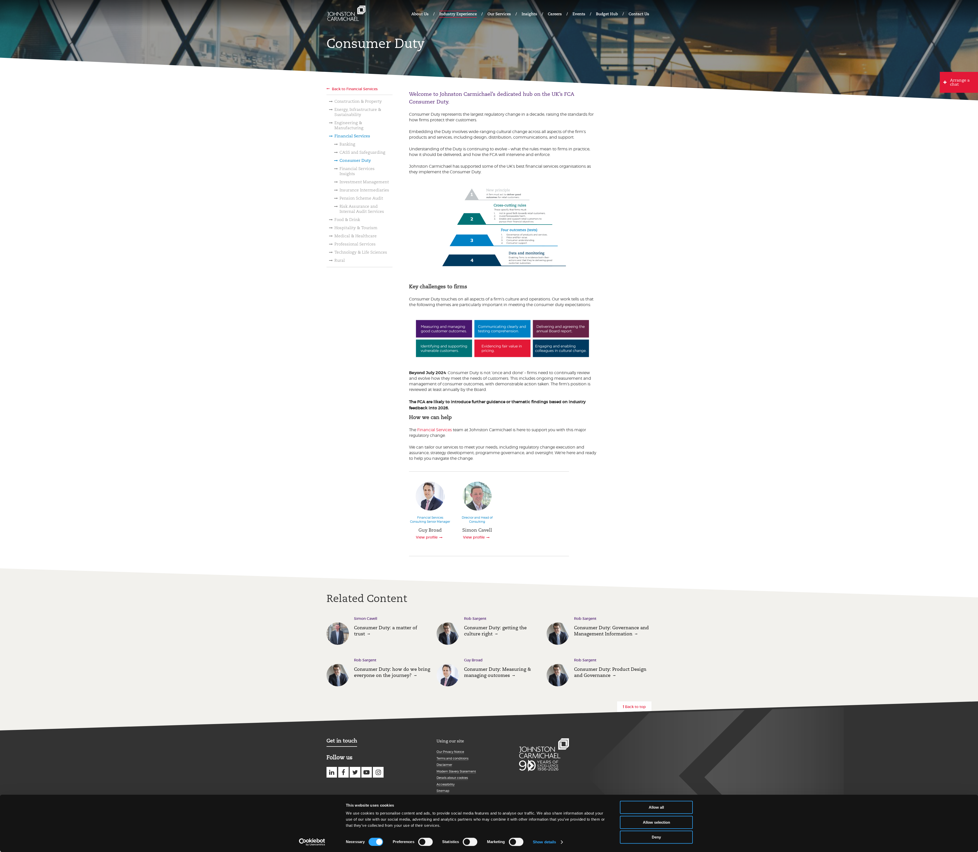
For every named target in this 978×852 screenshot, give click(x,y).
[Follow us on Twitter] (355, 772)
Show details (544, 842)
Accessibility (446, 784)
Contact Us (639, 13)
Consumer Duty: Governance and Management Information (611, 631)
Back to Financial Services (355, 89)
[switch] (425, 842)
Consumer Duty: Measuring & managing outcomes (497, 672)
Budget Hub (607, 13)
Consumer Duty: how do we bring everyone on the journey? (392, 672)
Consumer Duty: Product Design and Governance (610, 672)
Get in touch (342, 741)
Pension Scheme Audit (361, 198)
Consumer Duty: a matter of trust (385, 631)
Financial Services (352, 136)
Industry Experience (458, 13)
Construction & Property (358, 101)
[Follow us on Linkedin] (332, 772)
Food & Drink (347, 219)
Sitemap (443, 791)
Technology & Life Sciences (360, 252)
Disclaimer (444, 765)
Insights (529, 13)
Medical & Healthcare (355, 235)
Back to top (635, 706)
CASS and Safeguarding (362, 152)
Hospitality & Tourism (355, 227)
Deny (656, 837)
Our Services (499, 13)
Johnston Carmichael (346, 13)
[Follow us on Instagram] (378, 772)
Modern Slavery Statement (456, 771)
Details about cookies (452, 778)
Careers (555, 13)
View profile (427, 537)
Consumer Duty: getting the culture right (495, 631)
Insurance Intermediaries (364, 190)
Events (579, 13)
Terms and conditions (452, 758)
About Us (420, 13)
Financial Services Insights (357, 171)
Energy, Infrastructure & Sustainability (357, 112)
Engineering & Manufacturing (348, 125)
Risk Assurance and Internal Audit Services (361, 209)
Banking (347, 144)
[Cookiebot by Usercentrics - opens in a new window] (312, 842)
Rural (339, 260)
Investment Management (364, 181)
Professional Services (355, 244)
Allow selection (656, 822)
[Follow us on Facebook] (343, 772)
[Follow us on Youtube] (366, 772)
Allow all (656, 807)
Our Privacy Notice (450, 752)
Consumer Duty (355, 160)
